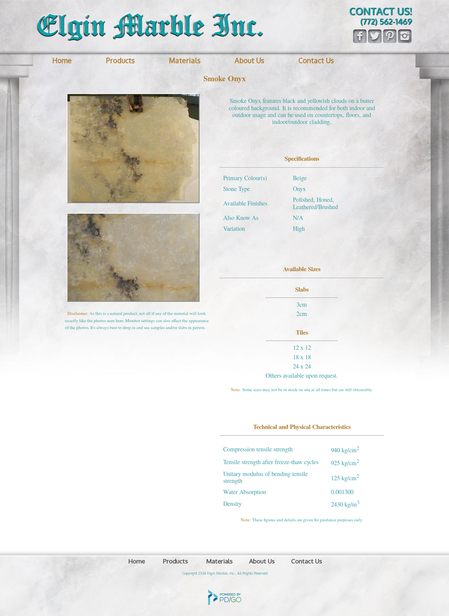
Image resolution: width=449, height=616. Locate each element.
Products (120, 60)
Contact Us (316, 60)
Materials (185, 60)
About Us (249, 60)
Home (62, 60)
